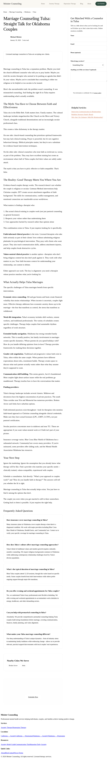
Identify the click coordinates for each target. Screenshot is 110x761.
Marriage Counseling (15, 12)
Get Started (101, 3)
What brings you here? (77, 61)
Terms (21, 753)
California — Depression (24, 736)
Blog (81, 4)
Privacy (16, 753)
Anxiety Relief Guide (8, 744)
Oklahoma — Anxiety (40, 736)
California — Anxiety (8, 736)
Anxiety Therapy (54, 4)
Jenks (23, 665)
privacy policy (97, 93)
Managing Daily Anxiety (38, 744)
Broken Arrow (13, 665)
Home (43, 4)
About (89, 4)
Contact (11, 753)
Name (72, 35)
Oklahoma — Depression (56, 736)
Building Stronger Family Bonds (82, 114)
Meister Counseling (12, 3)
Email (72, 44)
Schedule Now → (13, 59)
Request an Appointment (87, 87)
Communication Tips (22, 744)
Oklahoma (27, 12)
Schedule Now (33, 697)
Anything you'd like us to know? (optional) (83, 69)
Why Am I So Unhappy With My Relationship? (87, 117)
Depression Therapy (70, 4)
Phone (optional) (76, 52)
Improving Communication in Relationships (86, 112)
